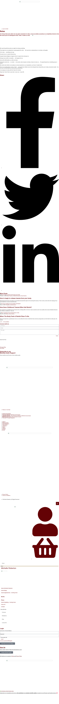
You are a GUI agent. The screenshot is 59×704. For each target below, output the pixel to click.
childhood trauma (16, 295)
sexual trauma (23, 295)
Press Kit (3, 604)
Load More (7, 321)
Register (10, 640)
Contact (3, 606)
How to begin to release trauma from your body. (15, 298)
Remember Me (4, 637)
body (7, 313)
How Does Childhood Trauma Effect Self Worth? (16, 307)
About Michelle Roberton (7, 588)
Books (3, 596)
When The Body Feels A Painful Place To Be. (14, 316)
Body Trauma (9, 295)
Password (2, 634)
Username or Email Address (5, 630)
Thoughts (7, 304)
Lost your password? (4, 640)
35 (3, 321)
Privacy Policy (19, 656)
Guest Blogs (4, 590)
